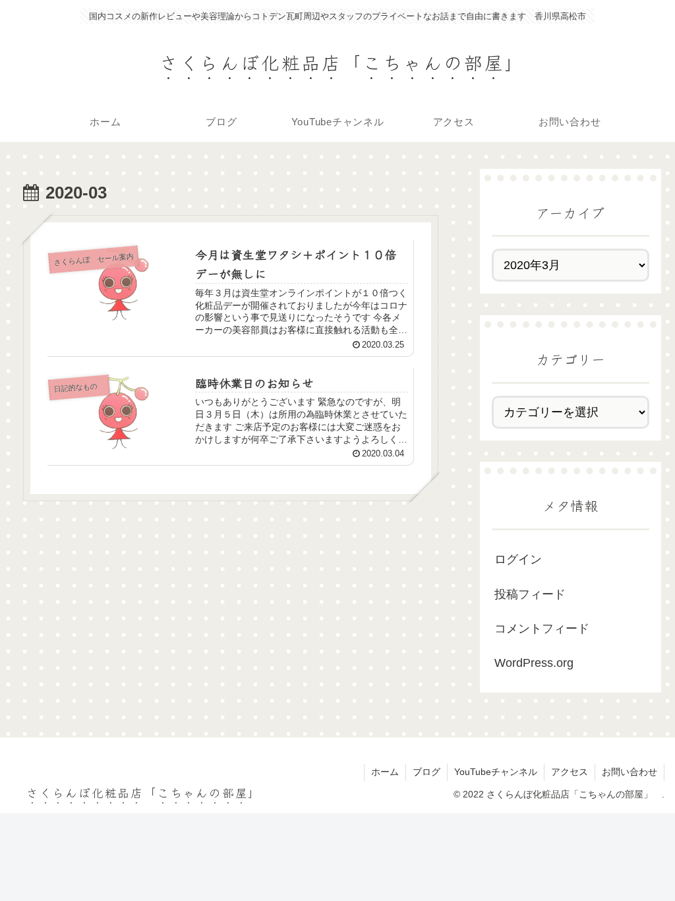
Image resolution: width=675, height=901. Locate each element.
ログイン (518, 559)
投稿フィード (530, 594)
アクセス (569, 771)
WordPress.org (533, 662)
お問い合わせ (629, 771)
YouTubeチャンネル (495, 771)
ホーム (385, 771)
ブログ (426, 771)
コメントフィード (541, 628)
